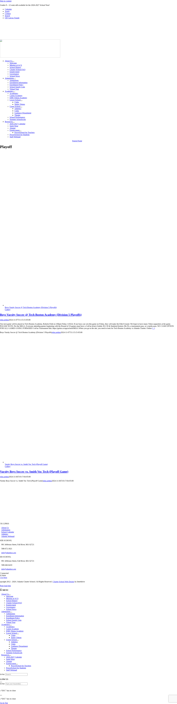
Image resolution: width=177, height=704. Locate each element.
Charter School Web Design (63, 582)
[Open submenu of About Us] (13, 61)
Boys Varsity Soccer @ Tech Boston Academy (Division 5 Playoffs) (31, 307)
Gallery (7, 310)
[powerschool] (145, 38)
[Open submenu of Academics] (11, 625)
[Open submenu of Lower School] (21, 100)
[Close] (1, 588)
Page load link (5, 586)
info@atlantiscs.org (8, 553)
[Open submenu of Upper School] (18, 640)
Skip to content (5, 1)
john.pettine (4, 320)
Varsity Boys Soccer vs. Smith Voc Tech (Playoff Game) (26, 464)
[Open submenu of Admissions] (11, 612)
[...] (153, 328)
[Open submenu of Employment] (17, 664)
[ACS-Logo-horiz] (30, 57)
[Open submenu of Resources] (14, 122)
